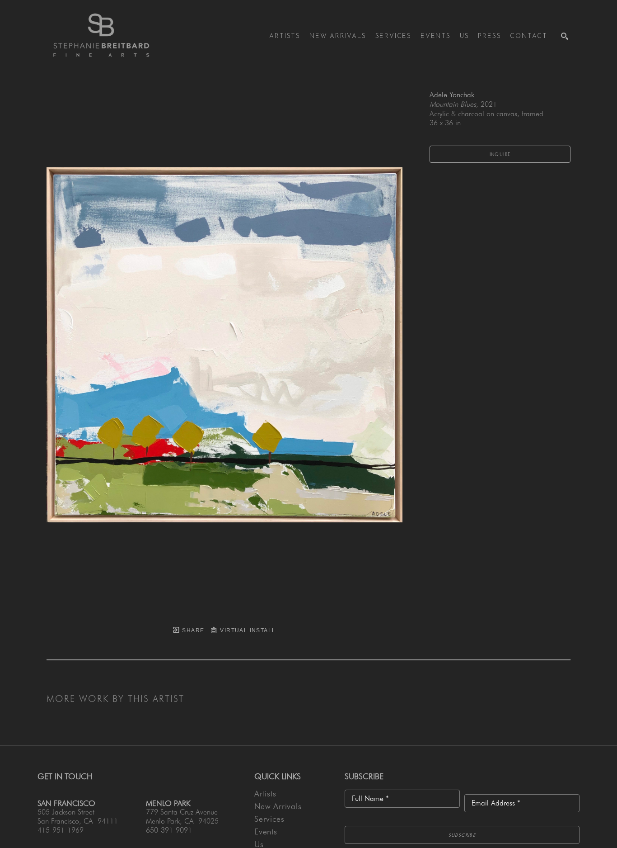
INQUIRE (500, 154)
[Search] (564, 36)
